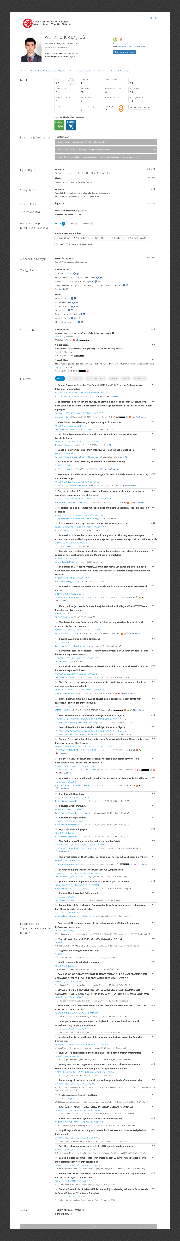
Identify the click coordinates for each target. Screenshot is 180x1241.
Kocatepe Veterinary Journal (66, 546)
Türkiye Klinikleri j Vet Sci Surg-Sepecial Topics (73, 646)
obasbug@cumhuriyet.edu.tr (130, 44)
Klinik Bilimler (119, 238)
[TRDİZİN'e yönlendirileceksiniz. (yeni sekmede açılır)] (103, 469)
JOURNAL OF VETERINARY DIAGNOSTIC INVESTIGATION (76, 769)
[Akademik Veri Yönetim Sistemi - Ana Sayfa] (28, 23)
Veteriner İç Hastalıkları (139, 238)
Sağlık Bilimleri (64, 238)
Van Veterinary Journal (63, 469)
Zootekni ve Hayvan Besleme (80, 244)
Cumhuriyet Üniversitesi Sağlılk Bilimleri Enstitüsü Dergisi (77, 722)
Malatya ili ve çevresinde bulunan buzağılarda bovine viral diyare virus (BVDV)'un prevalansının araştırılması (98, 157)
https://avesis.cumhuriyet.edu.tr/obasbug (132, 46)
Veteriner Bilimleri (82, 238)
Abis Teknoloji (86, 1227)
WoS (73, 224)
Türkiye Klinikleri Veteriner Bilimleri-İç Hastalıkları (73, 801)
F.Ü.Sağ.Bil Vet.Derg (62, 617)
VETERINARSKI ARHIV (63, 710)
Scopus (87, 224)
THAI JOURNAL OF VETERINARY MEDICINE (71, 502)
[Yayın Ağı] (71, 81)
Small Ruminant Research (65, 693)
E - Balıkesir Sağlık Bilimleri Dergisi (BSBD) (71, 486)
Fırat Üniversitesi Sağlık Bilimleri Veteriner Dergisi (74, 429)
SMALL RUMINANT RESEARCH (66, 633)
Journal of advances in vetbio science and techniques (76, 519)
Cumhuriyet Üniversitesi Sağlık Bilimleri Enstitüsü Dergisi (76, 457)
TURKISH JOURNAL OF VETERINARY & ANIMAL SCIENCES (76, 785)
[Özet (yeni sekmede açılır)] (77, 340)
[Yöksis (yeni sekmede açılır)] (121, 39)
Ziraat (61, 244)
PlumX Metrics (115, 396)
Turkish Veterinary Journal (65, 445)
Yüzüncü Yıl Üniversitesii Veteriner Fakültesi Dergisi (74, 888)
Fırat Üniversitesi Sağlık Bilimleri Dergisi (70, 900)
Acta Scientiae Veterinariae (65, 396)
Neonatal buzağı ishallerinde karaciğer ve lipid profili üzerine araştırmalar (85, 149)
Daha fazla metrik (141, 107)
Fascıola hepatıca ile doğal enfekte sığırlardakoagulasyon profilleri (82, 142)
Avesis (59, 224)
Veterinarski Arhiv (61, 417)
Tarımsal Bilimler (101, 238)
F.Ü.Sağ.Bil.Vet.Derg (62, 661)
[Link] (104, 396)
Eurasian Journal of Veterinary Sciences (70, 562)
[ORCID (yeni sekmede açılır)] (115, 39)
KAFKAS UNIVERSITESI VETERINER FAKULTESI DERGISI (75, 597)
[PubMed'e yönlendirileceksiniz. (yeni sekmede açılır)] (151, 769)
